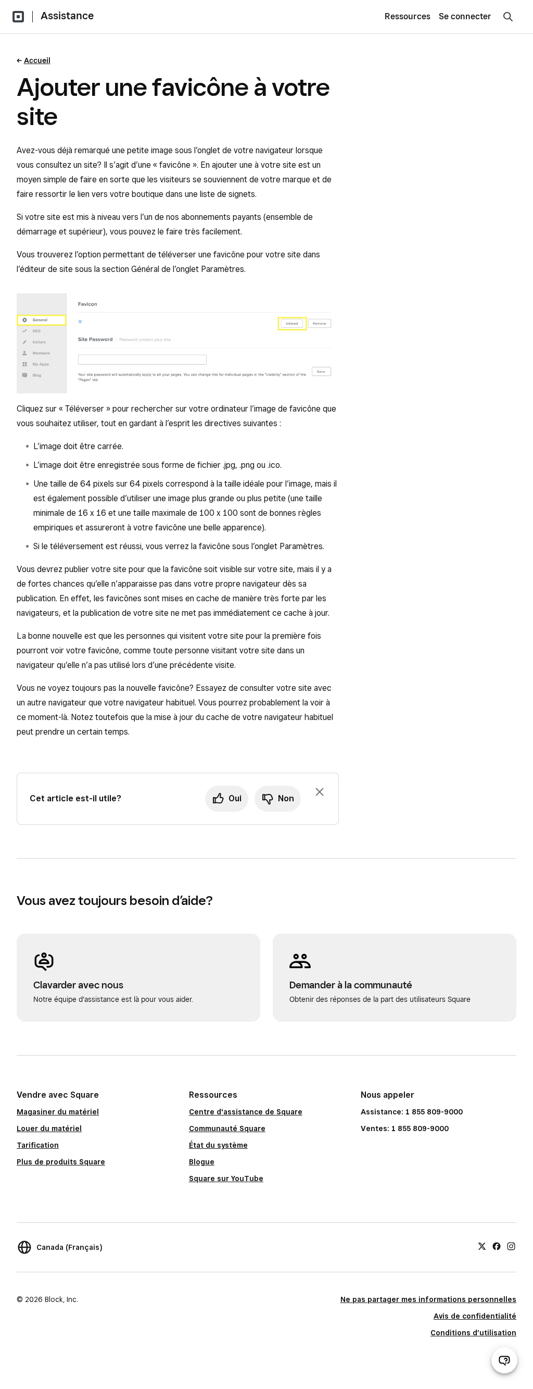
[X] (482, 1246)
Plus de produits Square (61, 1162)
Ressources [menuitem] (407, 16)
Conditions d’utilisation (473, 1333)
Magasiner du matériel (58, 1112)
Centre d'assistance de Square (245, 1112)
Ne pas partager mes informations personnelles (428, 1299)
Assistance (67, 15)
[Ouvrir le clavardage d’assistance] (504, 1360)
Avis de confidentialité (475, 1316)
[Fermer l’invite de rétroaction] (319, 792)
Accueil (37, 60)
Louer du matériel (49, 1128)
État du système (218, 1145)
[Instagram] (511, 1246)
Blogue (201, 1162)
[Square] (18, 16)
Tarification (38, 1145)
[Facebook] (496, 1246)
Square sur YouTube (226, 1178)
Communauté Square (227, 1128)
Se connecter (465, 16)
